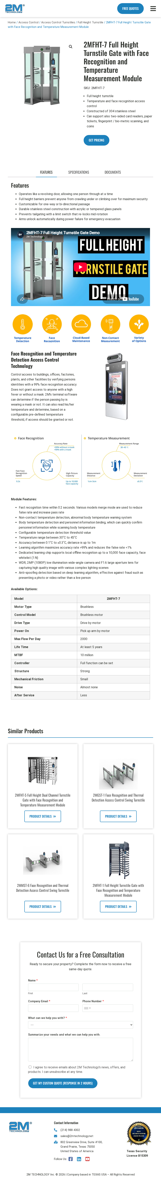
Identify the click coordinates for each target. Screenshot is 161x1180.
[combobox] (87, 1008)
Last (84, 993)
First (30, 993)
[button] (70, 46)
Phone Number (93, 1001)
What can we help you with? (47, 1018)
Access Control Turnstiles (58, 22)
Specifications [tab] (78, 172)
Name (33, 980)
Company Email (39, 1001)
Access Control (28, 22)
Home (12, 22)
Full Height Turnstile (90, 22)
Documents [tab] (113, 172)
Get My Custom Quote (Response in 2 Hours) (63, 1083)
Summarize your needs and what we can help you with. (64, 1034)
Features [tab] (46, 172)
